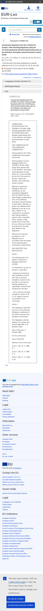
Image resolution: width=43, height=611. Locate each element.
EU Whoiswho (7, 447)
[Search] (39, 30)
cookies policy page (16, 582)
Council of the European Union (12, 523)
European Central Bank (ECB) (12, 531)
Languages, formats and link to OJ (18, 81)
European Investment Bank (11, 543)
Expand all (27, 77)
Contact (5, 398)
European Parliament (9, 518)
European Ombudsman (10, 546)
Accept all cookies (16, 599)
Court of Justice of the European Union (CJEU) (17, 528)
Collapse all (37, 77)
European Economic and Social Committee (16, 538)
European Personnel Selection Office (14, 553)
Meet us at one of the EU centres (13, 485)
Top (6, 365)
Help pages (6, 395)
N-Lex (4, 454)
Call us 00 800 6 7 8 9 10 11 (11, 477)
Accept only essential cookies (20, 605)
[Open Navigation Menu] (3, 29)
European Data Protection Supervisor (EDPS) (17, 548)
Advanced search (35, 37)
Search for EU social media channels (14, 493)
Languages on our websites (11, 502)
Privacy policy (7, 504)
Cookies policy (7, 412)
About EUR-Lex (7, 425)
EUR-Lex (9, 14)
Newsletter (6, 428)
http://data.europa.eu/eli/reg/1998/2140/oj (21, 74)
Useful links (6, 430)
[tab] (22, 81)
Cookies (5, 509)
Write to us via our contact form (13, 482)
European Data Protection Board (13, 551)
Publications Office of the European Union (16, 556)
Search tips (15, 34)
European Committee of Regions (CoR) (15, 541)
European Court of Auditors (11, 533)
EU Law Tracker (7, 456)
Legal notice (6, 409)
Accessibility (6, 414)
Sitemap (5, 400)
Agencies (5, 559)
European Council (8, 521)
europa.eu (18, 468)
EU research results (9, 444)
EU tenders (6, 442)
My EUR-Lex (28, 10)
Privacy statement (8, 417)
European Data (7, 439)
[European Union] (7, 464)
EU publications (7, 449)
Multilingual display (12, 86)
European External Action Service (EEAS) (16, 536)
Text (6, 91)
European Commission (10, 526)
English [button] (38, 10)
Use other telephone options (11, 480)
